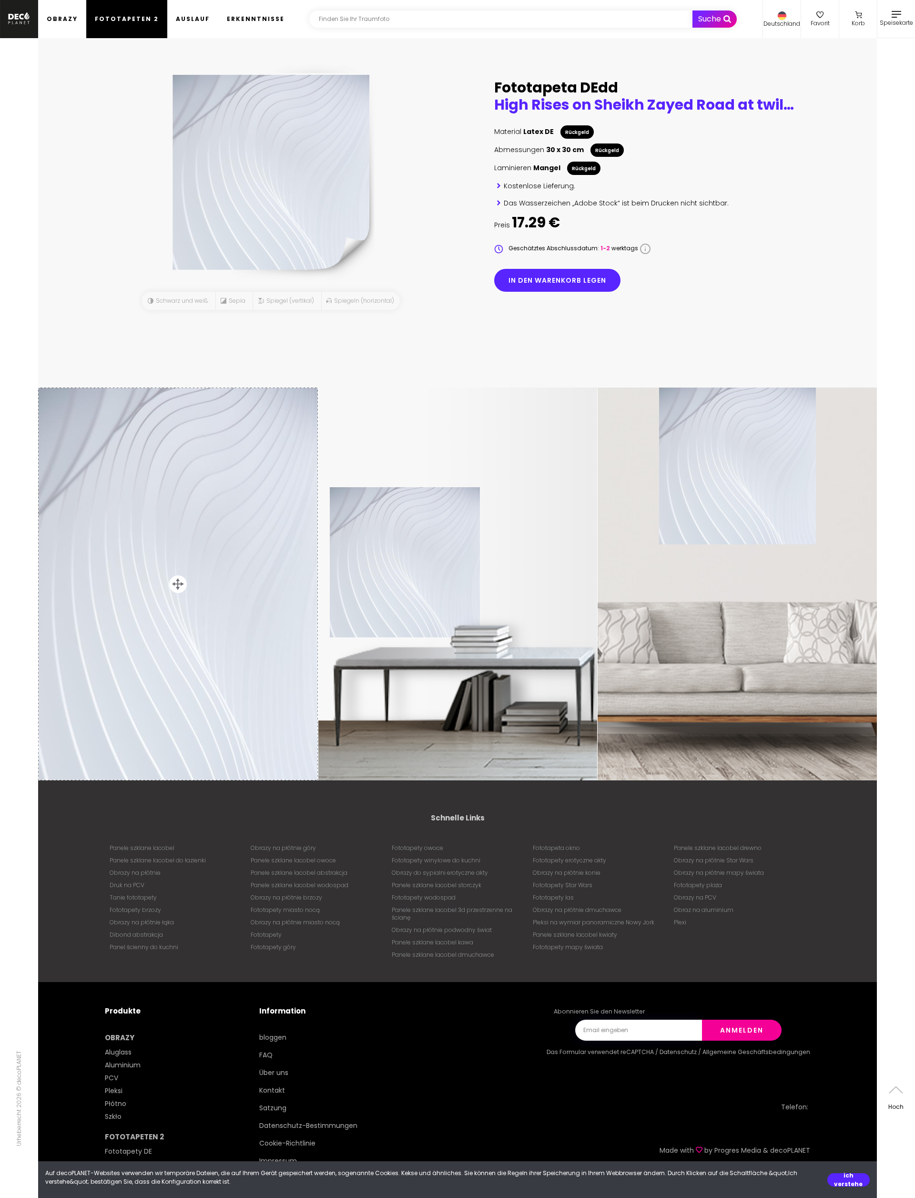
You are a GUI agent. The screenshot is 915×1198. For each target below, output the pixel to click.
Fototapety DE (128, 1151)
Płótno (115, 1103)
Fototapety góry (273, 947)
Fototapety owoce (417, 848)
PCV (111, 1078)
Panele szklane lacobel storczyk (436, 885)
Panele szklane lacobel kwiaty (575, 935)
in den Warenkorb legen (557, 280)
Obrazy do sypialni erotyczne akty (440, 873)
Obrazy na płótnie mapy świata (719, 873)
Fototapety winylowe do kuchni (436, 860)
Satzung (272, 1108)
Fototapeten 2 (127, 19)
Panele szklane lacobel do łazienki (158, 860)
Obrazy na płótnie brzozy (286, 897)
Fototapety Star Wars (562, 885)
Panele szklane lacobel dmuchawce (443, 955)
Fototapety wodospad (424, 897)
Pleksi (113, 1091)
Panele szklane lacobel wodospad (299, 885)
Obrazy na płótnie (135, 873)
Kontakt (272, 1090)
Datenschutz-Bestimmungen (308, 1125)
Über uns (273, 1072)
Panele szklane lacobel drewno (718, 848)
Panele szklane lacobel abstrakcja (299, 873)
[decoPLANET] (19, 19)
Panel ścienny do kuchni (144, 947)
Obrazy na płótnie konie (566, 873)
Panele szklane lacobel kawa (432, 942)
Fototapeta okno (556, 848)
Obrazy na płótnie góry (283, 848)
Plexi (680, 922)
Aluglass (118, 1052)
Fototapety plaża (698, 885)
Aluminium (123, 1065)
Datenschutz (678, 1052)
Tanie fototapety (133, 897)
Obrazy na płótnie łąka (142, 922)
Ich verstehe (848, 1180)
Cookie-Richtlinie (287, 1143)
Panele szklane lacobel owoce (293, 860)
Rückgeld (577, 132)
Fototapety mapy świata (568, 947)
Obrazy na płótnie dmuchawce (577, 910)
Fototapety (266, 935)
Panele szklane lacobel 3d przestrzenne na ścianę (452, 914)
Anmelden (741, 1030)
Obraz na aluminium (703, 910)
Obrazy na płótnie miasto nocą (295, 922)
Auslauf (193, 19)
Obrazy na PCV (695, 897)
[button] (782, 19)
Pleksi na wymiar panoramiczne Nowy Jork (593, 922)
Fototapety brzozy (135, 910)
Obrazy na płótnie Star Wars (713, 860)
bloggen (272, 1037)
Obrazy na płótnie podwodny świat (442, 930)
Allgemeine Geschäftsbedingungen (756, 1052)
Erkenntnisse (256, 19)
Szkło (113, 1116)
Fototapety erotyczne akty (569, 860)
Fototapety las (553, 897)
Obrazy (62, 19)
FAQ (266, 1055)
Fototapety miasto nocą (285, 910)
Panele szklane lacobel (142, 848)
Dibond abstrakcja (136, 935)
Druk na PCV (127, 885)
